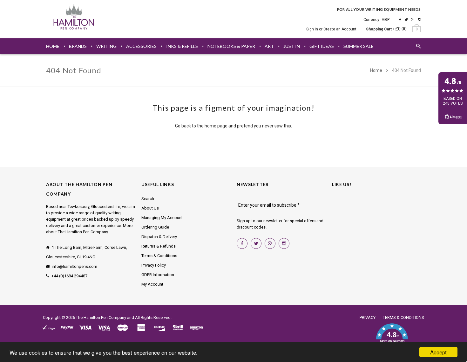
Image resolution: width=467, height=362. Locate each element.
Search (147, 198)
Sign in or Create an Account (331, 29)
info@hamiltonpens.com (74, 266)
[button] (392, 336)
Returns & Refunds (158, 246)
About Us (150, 208)
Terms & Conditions (159, 255)
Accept (438, 352)
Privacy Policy (153, 265)
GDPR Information (157, 274)
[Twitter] (406, 19)
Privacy (368, 317)
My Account (152, 284)
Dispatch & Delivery (159, 236)
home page (216, 125)
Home (376, 70)
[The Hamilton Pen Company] (74, 18)
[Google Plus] (413, 19)
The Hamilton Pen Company (101, 317)
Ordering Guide (155, 227)
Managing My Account (162, 217)
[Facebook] (400, 19)
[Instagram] (419, 19)
